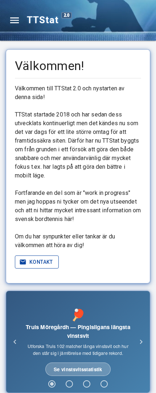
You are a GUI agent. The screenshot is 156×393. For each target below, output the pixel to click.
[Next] (141, 342)
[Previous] (15, 342)
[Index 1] (52, 384)
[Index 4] (104, 384)
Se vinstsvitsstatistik (78, 369)
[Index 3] (86, 384)
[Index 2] (69, 384)
